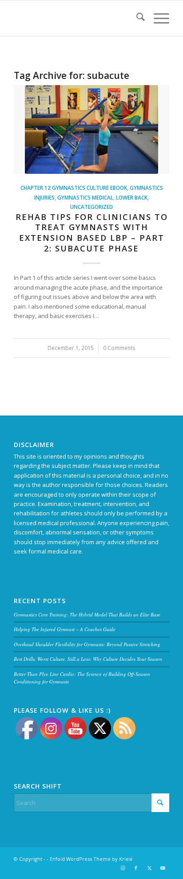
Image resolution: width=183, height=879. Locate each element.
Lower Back (131, 197)
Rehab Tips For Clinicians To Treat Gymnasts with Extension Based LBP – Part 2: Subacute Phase (92, 233)
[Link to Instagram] (122, 868)
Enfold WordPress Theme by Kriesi (91, 858)
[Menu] (157, 18)
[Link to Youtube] (162, 868)
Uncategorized (91, 206)
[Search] (136, 18)
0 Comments (119, 347)
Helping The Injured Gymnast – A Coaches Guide (64, 629)
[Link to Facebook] (136, 868)
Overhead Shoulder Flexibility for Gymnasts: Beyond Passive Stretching (87, 644)
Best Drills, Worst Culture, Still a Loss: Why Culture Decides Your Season (88, 658)
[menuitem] (136, 18)
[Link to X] (149, 868)
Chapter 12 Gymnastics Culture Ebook (73, 187)
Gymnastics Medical (85, 197)
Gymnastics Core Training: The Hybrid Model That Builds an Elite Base (87, 614)
